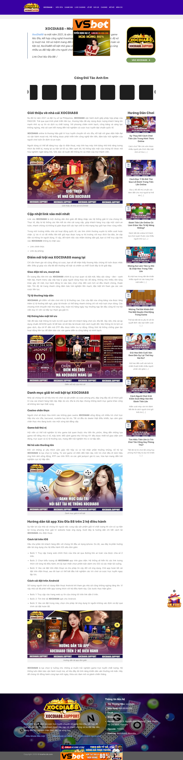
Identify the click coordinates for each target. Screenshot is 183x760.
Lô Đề (89, 7)
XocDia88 (38, 34)
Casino (104, 7)
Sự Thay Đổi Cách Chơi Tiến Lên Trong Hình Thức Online (141, 138)
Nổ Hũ (111, 7)
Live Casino (80, 7)
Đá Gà (96, 7)
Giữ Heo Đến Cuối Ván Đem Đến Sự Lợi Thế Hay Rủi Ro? (141, 355)
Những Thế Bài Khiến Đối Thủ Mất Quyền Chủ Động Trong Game (141, 312)
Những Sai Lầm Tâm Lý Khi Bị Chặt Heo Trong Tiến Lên (141, 269)
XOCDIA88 (47, 7)
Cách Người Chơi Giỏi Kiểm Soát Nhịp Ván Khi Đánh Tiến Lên (141, 399)
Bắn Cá (119, 7)
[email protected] (122, 712)
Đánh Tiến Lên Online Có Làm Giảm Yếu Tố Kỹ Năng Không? (141, 225)
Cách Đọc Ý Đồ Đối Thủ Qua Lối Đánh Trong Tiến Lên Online (141, 182)
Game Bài (69, 7)
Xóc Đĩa (59, 7)
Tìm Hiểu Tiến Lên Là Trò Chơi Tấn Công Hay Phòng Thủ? (141, 442)
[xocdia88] (32, 7)
